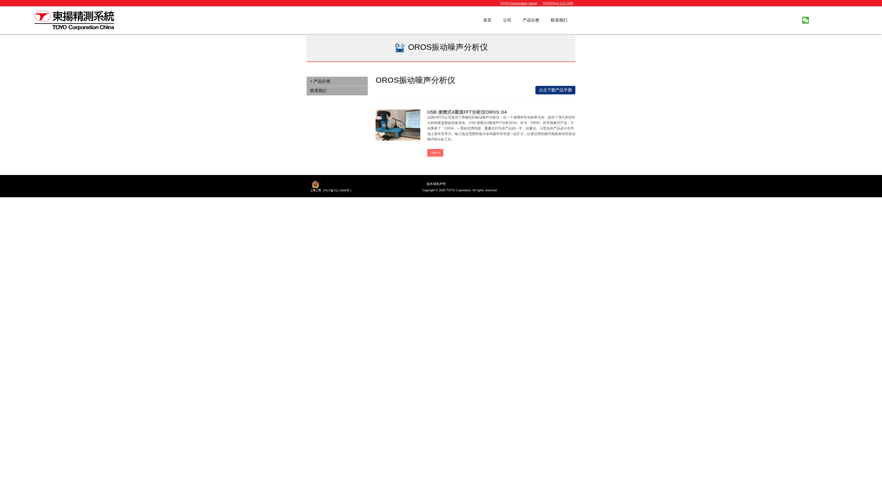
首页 (487, 20)
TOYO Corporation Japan (518, 3)
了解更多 (435, 152)
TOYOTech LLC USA (558, 3)
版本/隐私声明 (436, 184)
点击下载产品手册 (555, 90)
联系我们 (559, 20)
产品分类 (322, 81)
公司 (507, 20)
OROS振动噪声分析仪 (447, 46)
